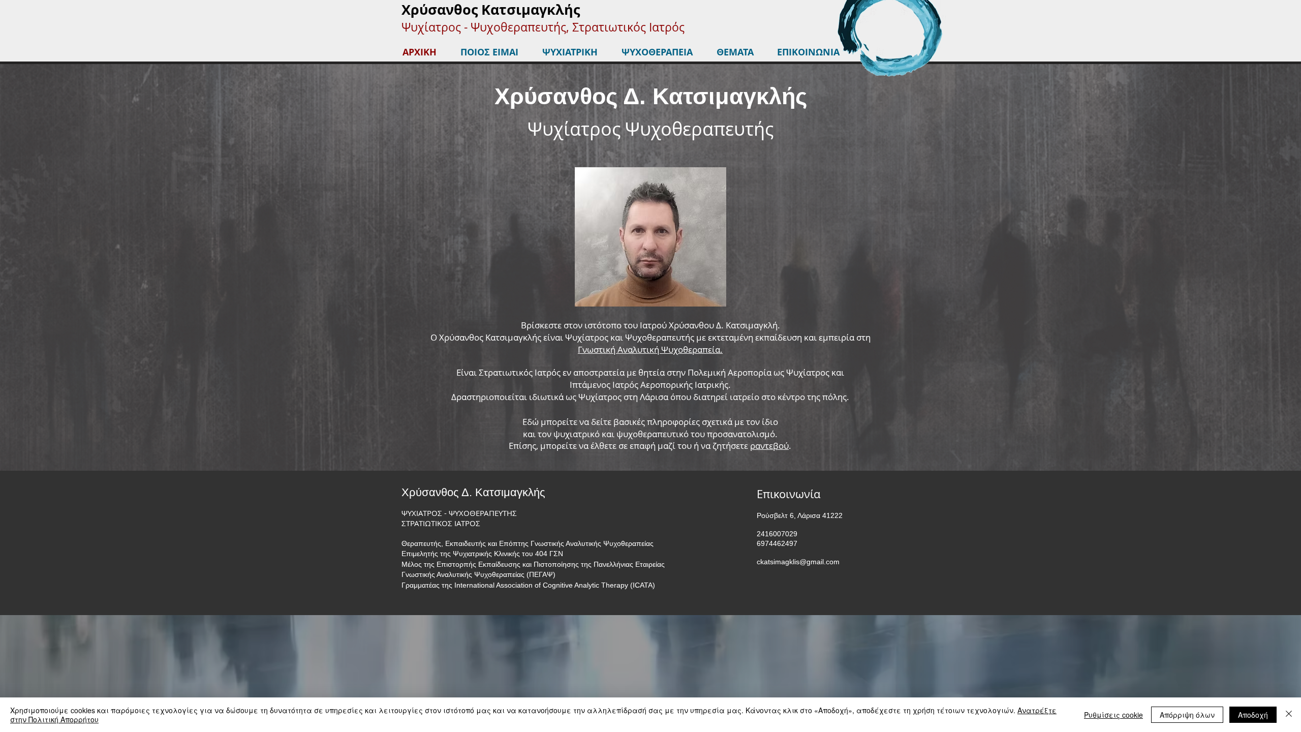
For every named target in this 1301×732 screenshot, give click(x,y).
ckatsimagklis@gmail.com (798, 562)
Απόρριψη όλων (1187, 715)
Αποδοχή (1253, 715)
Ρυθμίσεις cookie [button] (1113, 715)
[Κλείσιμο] (1289, 715)
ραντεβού (769, 445)
